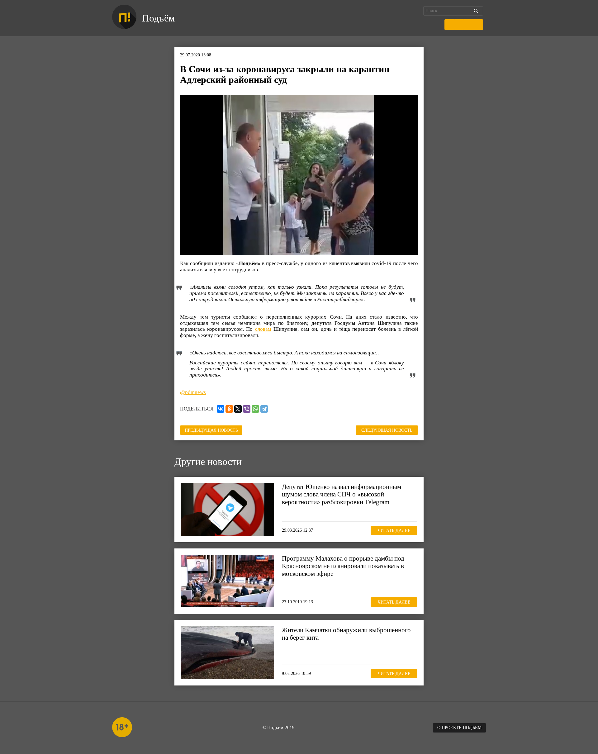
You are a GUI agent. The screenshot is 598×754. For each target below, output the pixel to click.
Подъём (158, 18)
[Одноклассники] (229, 409)
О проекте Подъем (459, 727)
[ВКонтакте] (220, 409)
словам (263, 329)
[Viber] (246, 409)
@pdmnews (193, 392)
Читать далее (394, 530)
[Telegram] (264, 409)
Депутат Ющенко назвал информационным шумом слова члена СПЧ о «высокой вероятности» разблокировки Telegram (341, 494)
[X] (238, 409)
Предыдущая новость (211, 430)
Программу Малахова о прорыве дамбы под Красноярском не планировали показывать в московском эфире (343, 566)
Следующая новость (386, 430)
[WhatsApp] (255, 409)
